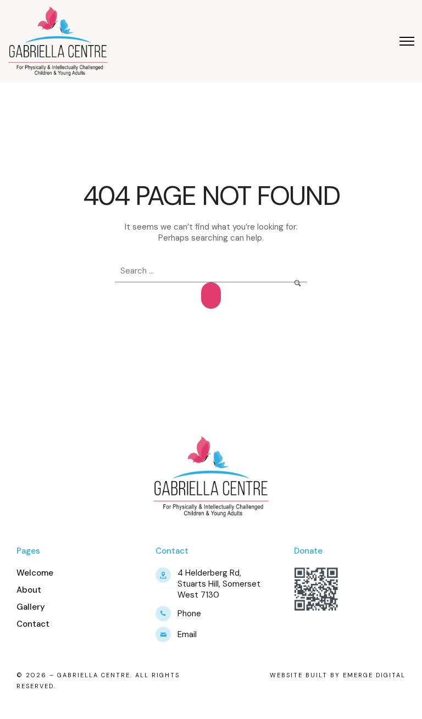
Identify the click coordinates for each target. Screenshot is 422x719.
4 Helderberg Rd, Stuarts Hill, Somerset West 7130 (218, 583)
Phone (189, 613)
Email (187, 634)
